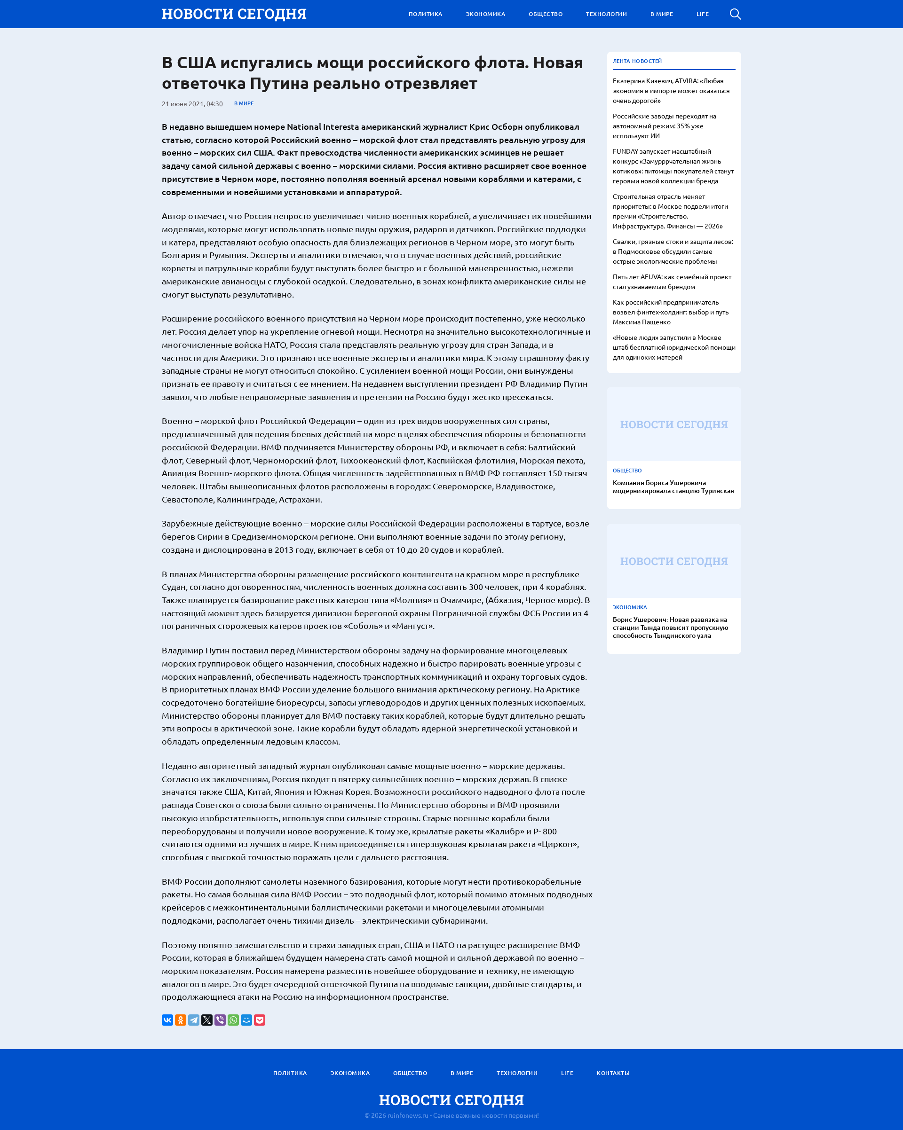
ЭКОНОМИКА (486, 14)
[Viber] (220, 1020)
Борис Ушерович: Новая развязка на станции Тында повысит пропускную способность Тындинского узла (671, 627)
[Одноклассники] (180, 1020)
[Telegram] (193, 1020)
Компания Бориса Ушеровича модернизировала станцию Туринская (673, 487)
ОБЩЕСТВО (545, 14)
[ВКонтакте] (167, 1020)
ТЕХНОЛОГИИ (606, 14)
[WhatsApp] (233, 1020)
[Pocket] (259, 1020)
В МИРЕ (661, 14)
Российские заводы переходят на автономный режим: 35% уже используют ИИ (664, 125)
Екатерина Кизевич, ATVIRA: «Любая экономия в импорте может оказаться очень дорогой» (671, 90)
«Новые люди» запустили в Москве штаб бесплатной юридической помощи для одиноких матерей (674, 347)
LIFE (703, 14)
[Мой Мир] (246, 1020)
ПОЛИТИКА (426, 14)
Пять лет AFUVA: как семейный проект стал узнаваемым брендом (672, 281)
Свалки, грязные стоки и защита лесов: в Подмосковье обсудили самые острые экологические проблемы (673, 251)
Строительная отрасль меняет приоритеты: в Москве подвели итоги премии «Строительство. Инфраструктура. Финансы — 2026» (670, 211)
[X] (207, 1020)
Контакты (613, 1073)
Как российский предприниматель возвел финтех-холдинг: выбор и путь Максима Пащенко (671, 312)
